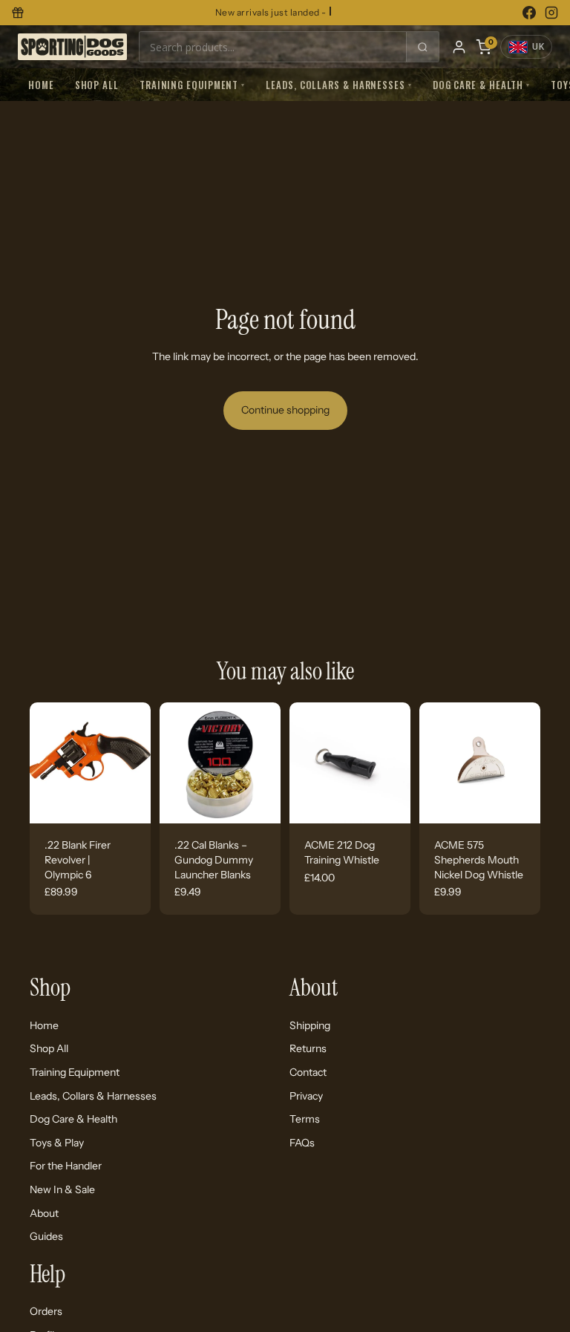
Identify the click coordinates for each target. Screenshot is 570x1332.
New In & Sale (62, 1188)
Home (41, 84)
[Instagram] (551, 12)
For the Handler (66, 1165)
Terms (304, 1119)
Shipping (309, 1024)
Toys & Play (57, 1142)
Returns (308, 1048)
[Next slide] (134, 763)
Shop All (97, 84)
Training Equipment (192, 84)
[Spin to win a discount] (18, 13)
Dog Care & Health (481, 84)
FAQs (302, 1142)
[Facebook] (529, 12)
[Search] (422, 47)
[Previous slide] (46, 763)
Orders (46, 1311)
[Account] (459, 47)
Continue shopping (285, 410)
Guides (46, 1236)
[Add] (127, 801)
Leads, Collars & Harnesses (339, 84)
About (44, 1212)
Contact (308, 1071)
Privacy (306, 1095)
